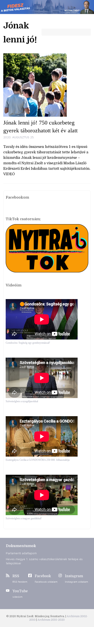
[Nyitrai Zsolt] (47, 7)
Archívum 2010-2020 (51, 619)
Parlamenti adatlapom (21, 553)
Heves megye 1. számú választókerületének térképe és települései (44, 561)
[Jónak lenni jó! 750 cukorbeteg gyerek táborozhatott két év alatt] (47, 85)
